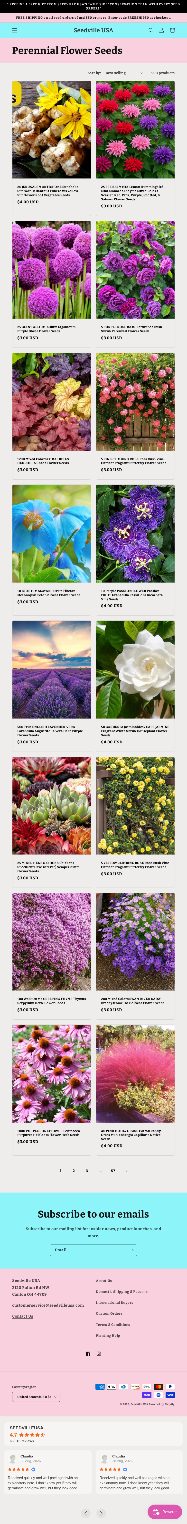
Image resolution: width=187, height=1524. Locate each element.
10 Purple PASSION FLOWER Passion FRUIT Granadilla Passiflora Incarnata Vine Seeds (132, 595)
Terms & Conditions (113, 1325)
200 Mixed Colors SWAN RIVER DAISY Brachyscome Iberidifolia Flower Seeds (132, 1001)
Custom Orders (109, 1314)
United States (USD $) (34, 1397)
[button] (14, 30)
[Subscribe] (131, 1250)
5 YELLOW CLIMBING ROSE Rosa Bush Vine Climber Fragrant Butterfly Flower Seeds (135, 865)
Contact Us (22, 1316)
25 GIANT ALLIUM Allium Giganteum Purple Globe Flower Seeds (46, 329)
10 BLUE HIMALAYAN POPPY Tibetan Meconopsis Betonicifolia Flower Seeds (48, 593)
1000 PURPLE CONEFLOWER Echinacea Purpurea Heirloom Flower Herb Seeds (48, 1133)
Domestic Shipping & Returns (122, 1292)
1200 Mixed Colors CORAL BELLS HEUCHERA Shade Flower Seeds (43, 461)
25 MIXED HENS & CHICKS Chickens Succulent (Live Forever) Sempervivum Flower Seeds (48, 867)
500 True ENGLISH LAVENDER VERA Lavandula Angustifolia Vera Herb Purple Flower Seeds (50, 731)
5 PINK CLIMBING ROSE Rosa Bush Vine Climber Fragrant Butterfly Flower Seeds (133, 461)
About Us (104, 1281)
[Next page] (126, 1170)
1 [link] (61, 1170)
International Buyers (114, 1303)
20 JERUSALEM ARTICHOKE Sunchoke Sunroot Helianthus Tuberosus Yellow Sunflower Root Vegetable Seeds (48, 191)
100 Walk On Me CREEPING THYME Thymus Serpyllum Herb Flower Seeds (51, 1001)
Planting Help (108, 1336)
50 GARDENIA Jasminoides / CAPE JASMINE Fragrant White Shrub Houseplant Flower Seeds (135, 731)
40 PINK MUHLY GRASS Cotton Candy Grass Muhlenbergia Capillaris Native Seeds (131, 1135)
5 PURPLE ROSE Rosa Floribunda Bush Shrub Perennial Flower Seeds (131, 329)
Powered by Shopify (162, 1404)
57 (113, 1171)
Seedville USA (139, 1404)
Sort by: (94, 73)
